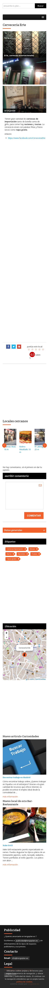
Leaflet (31, 679)
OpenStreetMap (40, 679)
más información (10, 796)
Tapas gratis (11, 559)
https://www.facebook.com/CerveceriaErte (26, 138)
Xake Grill (8, 845)
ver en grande (9, 111)
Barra (9, 554)
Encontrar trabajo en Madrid (16, 777)
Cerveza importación (15, 549)
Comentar (34, 515)
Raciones (21, 554)
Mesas (32, 549)
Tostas (34, 554)
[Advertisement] (24, 240)
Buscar (41, 5)
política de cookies (24, 982)
